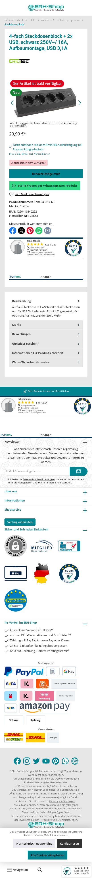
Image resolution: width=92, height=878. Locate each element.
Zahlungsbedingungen (62, 801)
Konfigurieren (69, 843)
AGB (20, 482)
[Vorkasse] (13, 720)
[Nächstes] (79, 103)
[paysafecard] (10, 696)
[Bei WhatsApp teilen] (38, 230)
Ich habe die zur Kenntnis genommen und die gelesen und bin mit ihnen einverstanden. (46, 481)
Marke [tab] (16, 325)
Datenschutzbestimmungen (39, 479)
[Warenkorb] (54, 869)
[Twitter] (36, 761)
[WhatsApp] (65, 761)
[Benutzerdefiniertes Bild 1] (13, 738)
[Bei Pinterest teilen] (30, 230)
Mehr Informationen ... (56, 835)
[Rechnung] (35, 720)
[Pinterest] (55, 761)
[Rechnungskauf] (53, 671)
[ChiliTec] (46, 61)
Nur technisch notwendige (34, 843)
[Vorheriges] (12, 103)
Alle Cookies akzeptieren (47, 855)
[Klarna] (26, 684)
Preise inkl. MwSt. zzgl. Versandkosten (29, 153)
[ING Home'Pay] (42, 684)
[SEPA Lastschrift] (11, 684)
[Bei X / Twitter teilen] (21, 230)
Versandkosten (73, 771)
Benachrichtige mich (46, 174)
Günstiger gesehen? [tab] (25, 344)
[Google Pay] (69, 671)
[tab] (46, 308)
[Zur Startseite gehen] (46, 8)
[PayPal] (24, 671)
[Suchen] (39, 869)
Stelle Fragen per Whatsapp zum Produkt (47, 186)
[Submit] (79, 471)
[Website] (74, 761)
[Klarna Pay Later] (44, 696)
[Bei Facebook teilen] (12, 230)
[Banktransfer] (10, 708)
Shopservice (12, 510)
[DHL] (35, 738)
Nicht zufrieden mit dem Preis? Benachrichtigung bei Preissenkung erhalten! (47, 147)
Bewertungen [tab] (21, 334)
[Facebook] (17, 761)
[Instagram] (26, 761)
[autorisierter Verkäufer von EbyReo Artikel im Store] (69, 573)
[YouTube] (46, 761)
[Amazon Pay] (44, 708)
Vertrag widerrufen (20, 522)
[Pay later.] (26, 696)
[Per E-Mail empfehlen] (47, 230)
